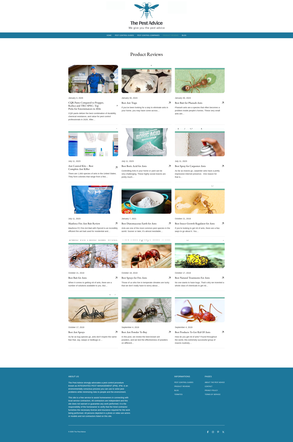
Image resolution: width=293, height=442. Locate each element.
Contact (208, 386)
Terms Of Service (212, 394)
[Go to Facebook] (207, 432)
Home (109, 35)
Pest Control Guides (124, 35)
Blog (184, 35)
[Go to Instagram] (213, 432)
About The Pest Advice (215, 382)
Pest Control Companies (148, 35)
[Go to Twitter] (223, 432)
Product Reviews (170, 35)
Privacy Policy (211, 390)
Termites (178, 394)
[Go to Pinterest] (218, 432)
